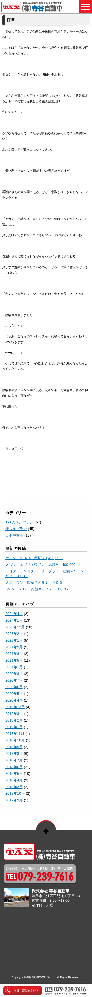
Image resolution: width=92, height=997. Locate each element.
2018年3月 (14, 787)
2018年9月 (14, 747)
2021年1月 (14, 667)
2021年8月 (14, 654)
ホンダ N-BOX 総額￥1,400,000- (34, 558)
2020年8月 (14, 674)
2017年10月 (15, 793)
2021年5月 (14, 660)
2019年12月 (15, 707)
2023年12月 (15, 627)
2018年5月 (14, 773)
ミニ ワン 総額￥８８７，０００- (34, 582)
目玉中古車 (14, 535)
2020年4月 (14, 700)
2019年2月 (14, 720)
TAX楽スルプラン (19, 522)
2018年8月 (14, 753)
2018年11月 (14, 733)
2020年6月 (14, 687)
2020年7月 (14, 680)
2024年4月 (14, 614)
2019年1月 (14, 727)
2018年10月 (15, 740)
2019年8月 (14, 714)
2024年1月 (14, 620)
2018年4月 (14, 780)
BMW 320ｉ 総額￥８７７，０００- (36, 589)
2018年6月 (14, 767)
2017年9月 (14, 800)
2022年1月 (14, 640)
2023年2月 (14, 634)
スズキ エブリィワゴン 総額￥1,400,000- (41, 565)
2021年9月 (14, 647)
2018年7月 (14, 760)
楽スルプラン (16, 529)
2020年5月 (14, 694)
